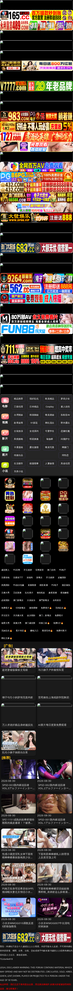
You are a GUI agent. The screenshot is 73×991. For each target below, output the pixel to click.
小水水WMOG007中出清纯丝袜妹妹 (54, 924)
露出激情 (34, 447)
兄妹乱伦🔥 (6, 630)
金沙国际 (31, 615)
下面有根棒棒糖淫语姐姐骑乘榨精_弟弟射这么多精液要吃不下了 (54, 892)
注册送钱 (5, 577)
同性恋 (65, 455)
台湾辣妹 (18, 414)
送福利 (30, 577)
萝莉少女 (65, 398)
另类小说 (18, 471)
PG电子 (62, 569)
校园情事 (34, 463)
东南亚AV (65, 414)
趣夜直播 (53, 592)
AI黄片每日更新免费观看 (52, 724)
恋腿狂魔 (65, 431)
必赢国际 (62, 577)
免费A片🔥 (58, 623)
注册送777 (18, 577)
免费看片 (59, 615)
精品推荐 (18, 398)
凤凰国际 (5, 585)
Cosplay (50, 406)
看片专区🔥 (21, 630)
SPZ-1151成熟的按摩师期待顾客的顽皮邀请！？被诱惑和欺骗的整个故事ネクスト (18, 823)
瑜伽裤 (49, 438)
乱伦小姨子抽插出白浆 (15, 752)
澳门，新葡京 (45, 615)
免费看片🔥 (6, 607)
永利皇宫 (57, 600)
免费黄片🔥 (46, 607)
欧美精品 (49, 398)
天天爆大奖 (18, 615)
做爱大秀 (5, 623)
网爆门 (65, 447)
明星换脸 (34, 438)
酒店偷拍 (66, 585)
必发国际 (5, 600)
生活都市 (18, 463)
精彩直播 (44, 585)
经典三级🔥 (44, 623)
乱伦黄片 (29, 592)
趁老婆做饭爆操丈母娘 (15, 669)
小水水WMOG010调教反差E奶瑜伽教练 (18, 924)
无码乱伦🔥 (60, 607)
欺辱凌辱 (18, 422)
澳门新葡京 (18, 600)
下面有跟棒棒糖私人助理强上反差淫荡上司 (53, 855)
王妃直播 (17, 592)
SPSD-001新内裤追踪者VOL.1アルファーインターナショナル (53, 823)
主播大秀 (5, 592)
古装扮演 (18, 431)
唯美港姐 (49, 414)
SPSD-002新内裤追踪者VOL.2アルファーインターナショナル (53, 788)
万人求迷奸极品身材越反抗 (17, 724)
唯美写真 (49, 447)
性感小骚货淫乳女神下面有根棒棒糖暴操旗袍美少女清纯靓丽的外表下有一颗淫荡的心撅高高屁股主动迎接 (17, 858)
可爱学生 (49, 431)
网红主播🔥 (6, 638)
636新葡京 (21, 607)
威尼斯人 (5, 569)
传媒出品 (18, 455)
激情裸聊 (33, 607)
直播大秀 (17, 623)
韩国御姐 (34, 414)
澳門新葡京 (44, 600)
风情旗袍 (18, 438)
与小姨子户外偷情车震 (51, 669)
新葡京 (39, 577)
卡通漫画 (18, 447)
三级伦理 (18, 406)
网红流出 (49, 422)
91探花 (34, 422)
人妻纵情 (49, 463)
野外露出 (65, 422)
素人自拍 (65, 406)
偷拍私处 (41, 592)
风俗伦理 (65, 463)
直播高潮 (32, 585)
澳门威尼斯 (30, 623)
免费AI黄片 (61, 630)
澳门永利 (51, 569)
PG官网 (16, 569)
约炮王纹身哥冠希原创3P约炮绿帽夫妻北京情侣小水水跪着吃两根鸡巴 (18, 892)
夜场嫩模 (64, 592)
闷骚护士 (65, 438)
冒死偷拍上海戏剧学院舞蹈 (53, 697)
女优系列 (34, 431)
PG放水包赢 (18, 585)
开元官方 (5, 615)
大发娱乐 (31, 600)
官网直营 (39, 569)
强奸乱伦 (34, 398)
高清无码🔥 (47, 630)
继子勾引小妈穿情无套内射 (17, 697)
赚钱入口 (34, 630)
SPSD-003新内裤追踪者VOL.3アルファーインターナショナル (17, 788)
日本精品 (34, 406)
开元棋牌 (28, 569)
